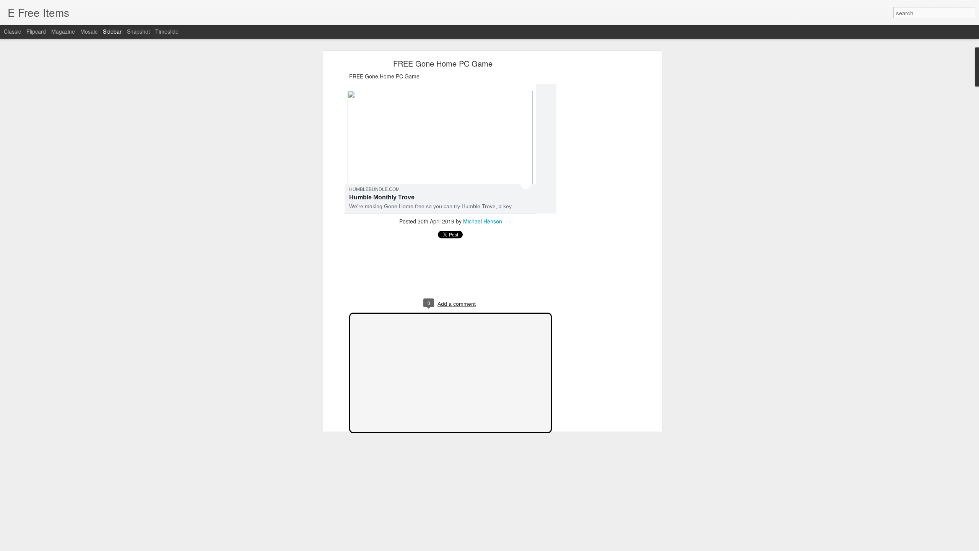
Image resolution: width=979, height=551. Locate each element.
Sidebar (112, 31)
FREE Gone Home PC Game (443, 63)
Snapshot (138, 31)
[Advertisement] (594, 182)
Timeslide (167, 31)
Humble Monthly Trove (382, 197)
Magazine (63, 31)
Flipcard (36, 31)
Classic (12, 31)
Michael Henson (482, 221)
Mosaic (89, 31)
